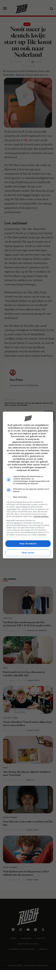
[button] (28, 497)
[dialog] (28, 485)
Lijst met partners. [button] (41, 516)
